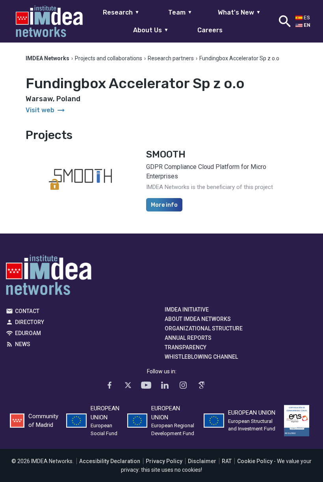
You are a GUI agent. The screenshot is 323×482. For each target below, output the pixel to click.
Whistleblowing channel (201, 357)
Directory (29, 322)
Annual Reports (188, 338)
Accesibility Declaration (109, 461)
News (22, 344)
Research (121, 12)
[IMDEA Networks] (49, 21)
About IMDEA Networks (198, 319)
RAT (227, 461)
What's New (239, 12)
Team (180, 12)
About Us (151, 30)
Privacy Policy (164, 461)
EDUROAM (28, 333)
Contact (27, 311)
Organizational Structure (204, 328)
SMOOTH (166, 154)
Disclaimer (202, 461)
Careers (210, 30)
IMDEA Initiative (187, 309)
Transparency (185, 347)
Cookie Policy (255, 461)
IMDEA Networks (48, 277)
